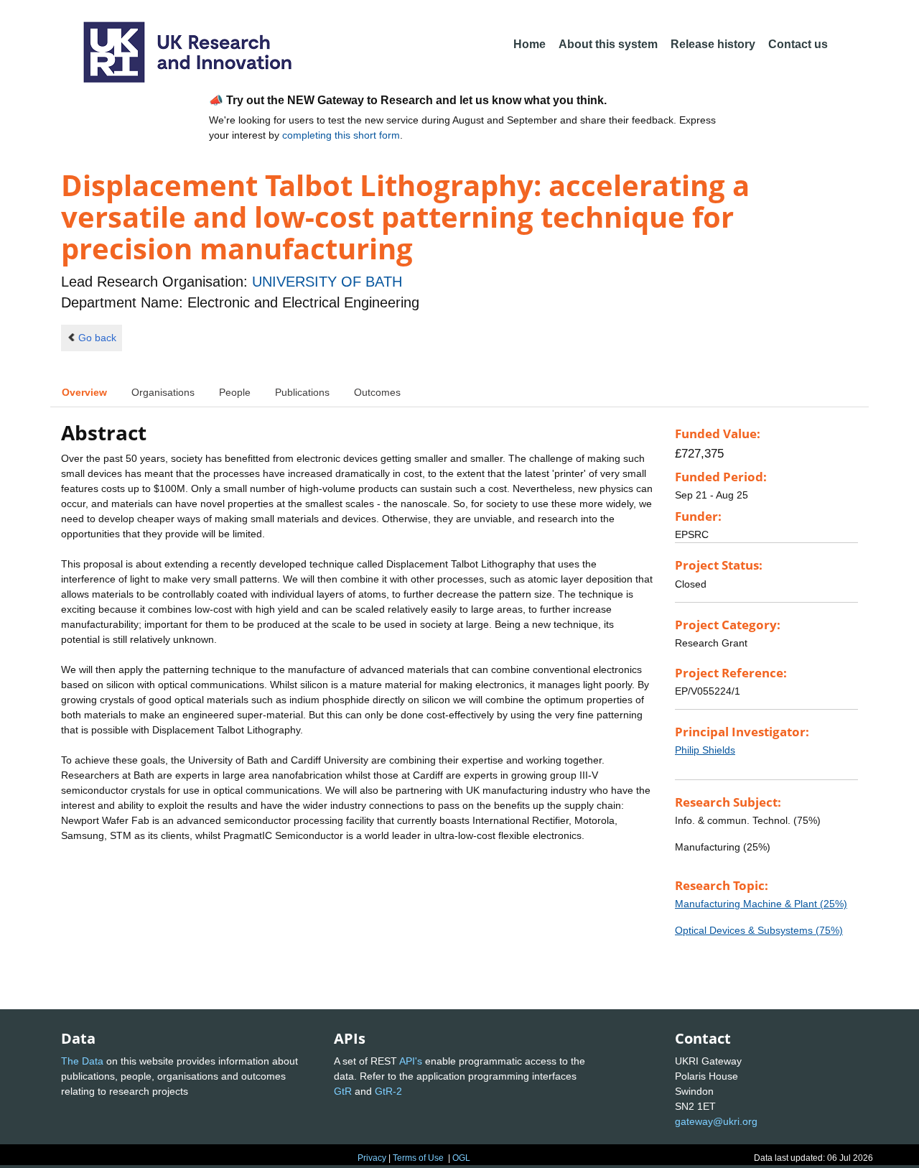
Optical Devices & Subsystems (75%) (759, 930)
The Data (82, 1061)
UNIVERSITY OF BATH (327, 281)
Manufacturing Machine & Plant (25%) (761, 903)
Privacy (372, 1158)
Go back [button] (97, 337)
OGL (461, 1158)
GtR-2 (388, 1091)
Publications (302, 392)
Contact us (798, 44)
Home (529, 44)
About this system (608, 44)
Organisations (163, 392)
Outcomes (377, 392)
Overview (84, 392)
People (235, 392)
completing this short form (341, 135)
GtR (343, 1091)
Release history (713, 44)
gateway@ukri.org (716, 1121)
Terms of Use (418, 1158)
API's (410, 1061)
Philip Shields (705, 750)
